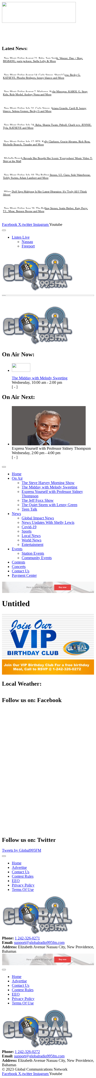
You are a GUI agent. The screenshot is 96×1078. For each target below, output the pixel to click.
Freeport (28, 246)
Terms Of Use (23, 889)
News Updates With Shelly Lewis (48, 522)
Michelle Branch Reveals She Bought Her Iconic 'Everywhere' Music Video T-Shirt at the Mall (48, 160)
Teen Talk (29, 509)
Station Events (33, 553)
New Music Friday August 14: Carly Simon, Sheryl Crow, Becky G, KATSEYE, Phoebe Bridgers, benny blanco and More (41, 76)
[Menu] (4, 467)
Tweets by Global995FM (21, 850)
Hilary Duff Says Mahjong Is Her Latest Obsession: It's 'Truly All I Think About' (45, 193)
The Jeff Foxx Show (38, 500)
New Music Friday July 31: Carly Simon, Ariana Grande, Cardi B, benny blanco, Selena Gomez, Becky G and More (44, 110)
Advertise (19, 867)
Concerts (19, 567)
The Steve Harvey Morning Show (48, 483)
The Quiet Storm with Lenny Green (49, 505)
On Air (17, 478)
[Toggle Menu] (4, 230)
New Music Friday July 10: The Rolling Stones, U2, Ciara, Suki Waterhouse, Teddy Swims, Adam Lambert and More (47, 176)
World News (31, 540)
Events (17, 549)
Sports (27, 531)
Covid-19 (29, 527)
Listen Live (21, 237)
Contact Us (20, 571)
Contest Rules (22, 876)
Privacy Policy (23, 885)
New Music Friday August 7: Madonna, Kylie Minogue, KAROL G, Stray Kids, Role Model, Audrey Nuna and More (45, 93)
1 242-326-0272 (27, 1052)
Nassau (27, 242)
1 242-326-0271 (27, 938)
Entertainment (32, 544)
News (16, 514)
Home (16, 474)
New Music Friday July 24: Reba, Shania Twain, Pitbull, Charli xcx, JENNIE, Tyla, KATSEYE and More (47, 126)
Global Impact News (38, 518)
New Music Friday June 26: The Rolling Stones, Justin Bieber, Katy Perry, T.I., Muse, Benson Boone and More (45, 210)
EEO (16, 881)
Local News (31, 536)
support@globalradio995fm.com (39, 942)
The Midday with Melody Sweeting (39, 378)
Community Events (37, 558)
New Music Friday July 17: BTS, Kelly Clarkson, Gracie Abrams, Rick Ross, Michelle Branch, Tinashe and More (46, 143)
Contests (18, 562)
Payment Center (24, 575)
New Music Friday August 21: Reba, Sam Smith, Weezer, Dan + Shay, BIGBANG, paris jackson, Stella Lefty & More (43, 60)
